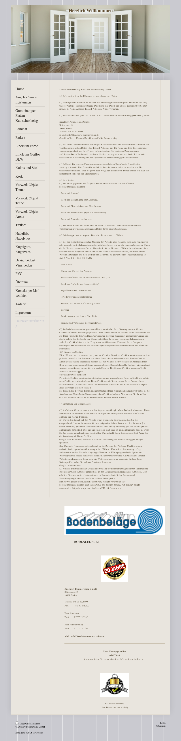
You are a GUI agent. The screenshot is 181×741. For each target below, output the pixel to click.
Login (163, 722)
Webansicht (161, 725)
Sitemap (36, 723)
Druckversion (25, 723)
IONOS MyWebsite (34, 732)
